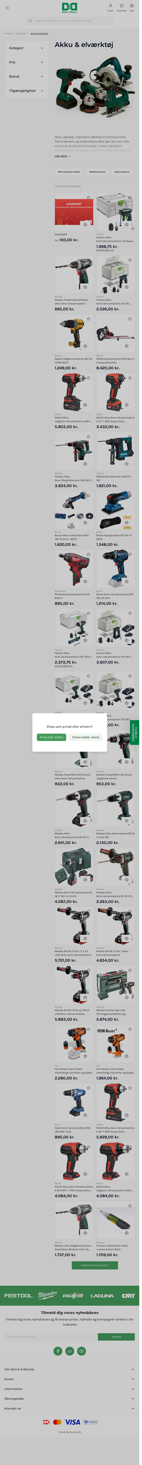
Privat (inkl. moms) (51, 737)
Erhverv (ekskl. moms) (85, 737)
